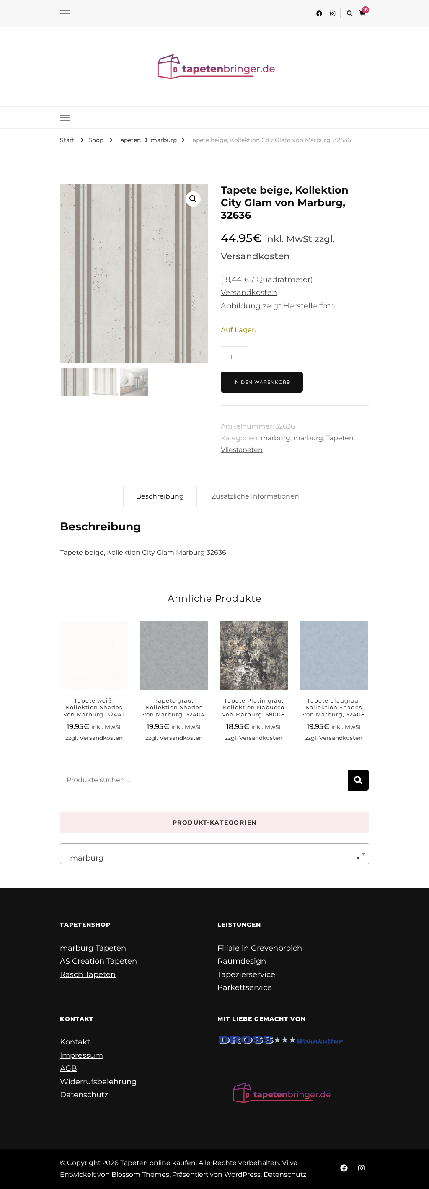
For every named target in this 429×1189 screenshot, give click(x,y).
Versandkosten (249, 292)
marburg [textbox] (212, 858)
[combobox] (214, 853)
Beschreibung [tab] (160, 496)
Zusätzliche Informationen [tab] (255, 496)
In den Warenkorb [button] (94, 662)
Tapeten (340, 438)
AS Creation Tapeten (98, 961)
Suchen (358, 780)
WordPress (242, 1175)
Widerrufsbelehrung (98, 1081)
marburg (275, 438)
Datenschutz (84, 1094)
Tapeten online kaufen (158, 1163)
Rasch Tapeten (88, 974)
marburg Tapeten (93, 948)
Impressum (81, 1055)
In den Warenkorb (261, 382)
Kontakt (75, 1042)
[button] (193, 199)
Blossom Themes (140, 1175)
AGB (68, 1068)
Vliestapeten (242, 450)
